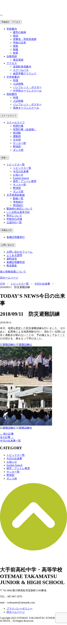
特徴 (15, 80)
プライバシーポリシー (20, 608)
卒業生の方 (6, 230)
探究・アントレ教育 (24, 181)
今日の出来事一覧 (10, 440)
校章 (15, 52)
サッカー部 (19, 143)
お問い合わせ (7, 245)
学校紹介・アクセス (10, 22)
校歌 (15, 46)
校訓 (15, 35)
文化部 (17, 139)
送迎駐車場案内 (22, 66)
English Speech (21, 178)
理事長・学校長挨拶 (24, 39)
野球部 (17, 146)
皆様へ (4, 157)
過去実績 (18, 59)
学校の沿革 (19, 42)
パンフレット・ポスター (27, 87)
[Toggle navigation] (1, 15)
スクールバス (21, 70)
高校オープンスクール (26, 107)
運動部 (17, 136)
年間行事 (18, 126)
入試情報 (18, 83)
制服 (15, 49)
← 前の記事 (7, 433)
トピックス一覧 (22, 168)
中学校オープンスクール (27, 90)
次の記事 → (7, 437)
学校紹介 (18, 201)
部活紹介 (18, 205)
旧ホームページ (9, 277)
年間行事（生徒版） (24, 129)
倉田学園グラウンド (24, 73)
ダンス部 (18, 150)
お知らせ (18, 174)
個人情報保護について (13, 271)
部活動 (17, 132)
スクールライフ (8, 115)
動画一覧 (18, 198)
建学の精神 (19, 32)
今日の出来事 (21, 171)
